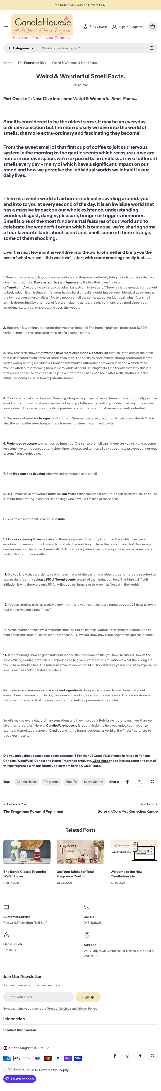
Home (7, 63)
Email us (9, 950)
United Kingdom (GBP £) (27, 1048)
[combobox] (80, 48)
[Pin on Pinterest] (153, 782)
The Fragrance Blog (32, 63)
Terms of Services (59, 1008)
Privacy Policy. (87, 1008)
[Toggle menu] (5, 26)
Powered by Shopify (54, 1070)
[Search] (151, 48)
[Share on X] (140, 782)
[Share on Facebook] (127, 782)
